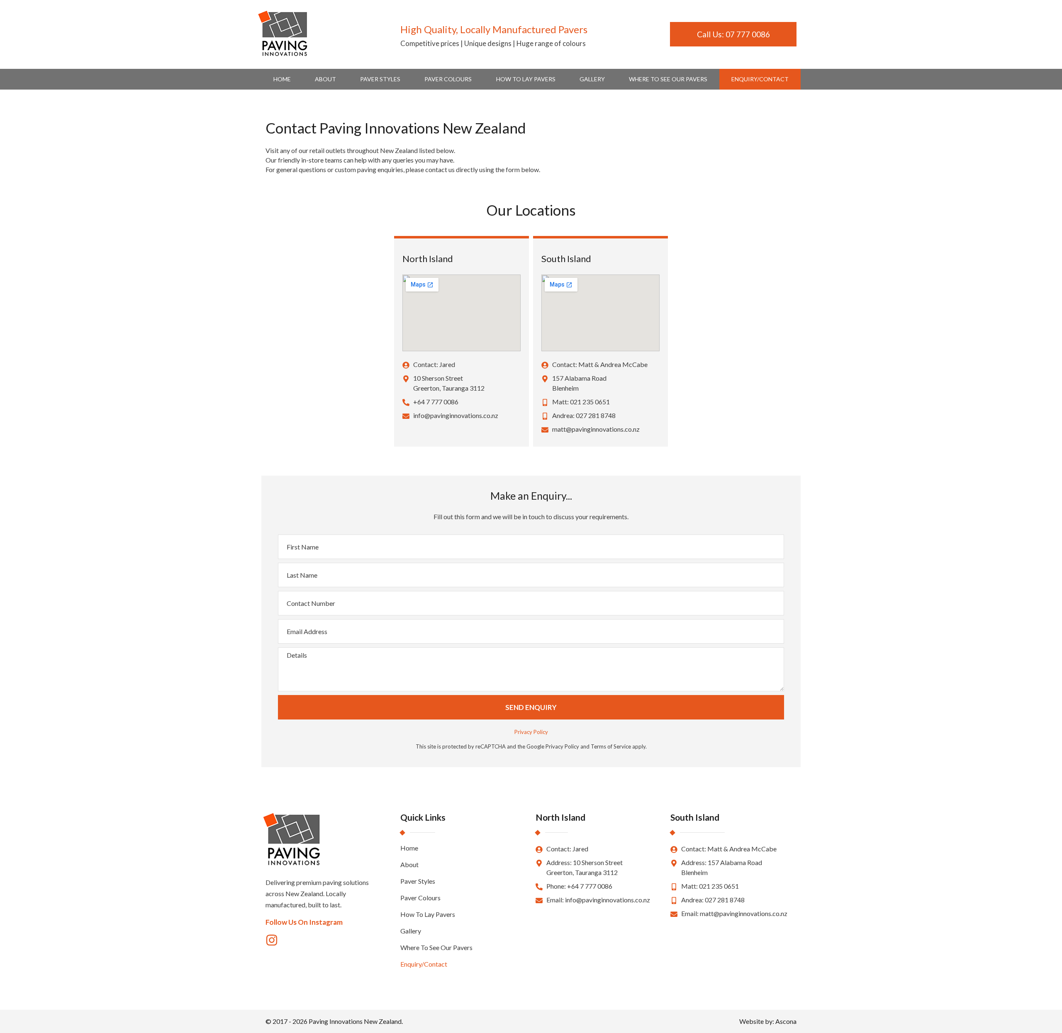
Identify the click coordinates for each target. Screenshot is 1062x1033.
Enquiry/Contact (760, 79)
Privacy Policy (531, 732)
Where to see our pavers (668, 79)
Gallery (592, 79)
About (325, 79)
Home (282, 79)
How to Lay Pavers (525, 79)
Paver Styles (380, 79)
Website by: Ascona (767, 1021)
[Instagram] (272, 940)
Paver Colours (448, 79)
